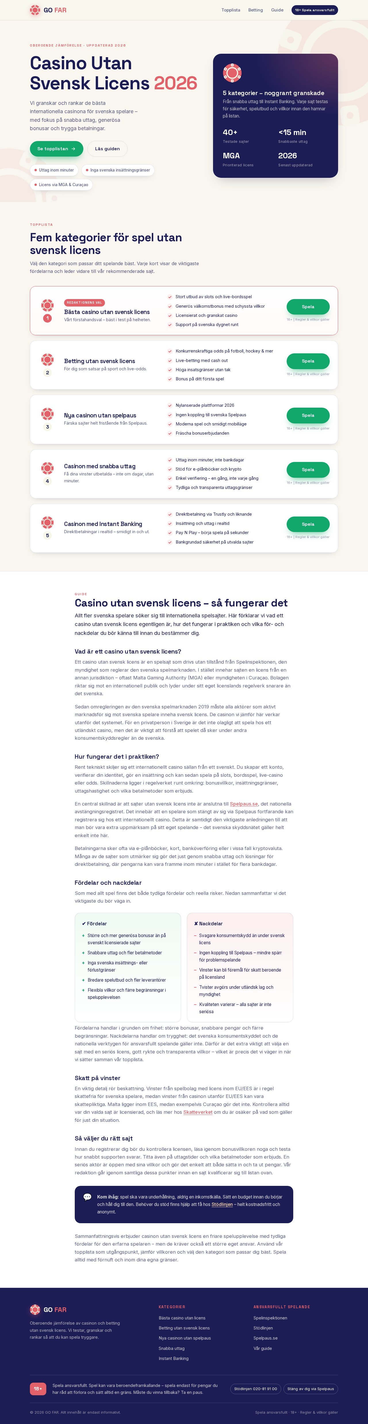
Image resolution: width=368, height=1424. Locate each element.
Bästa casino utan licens (182, 1318)
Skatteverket (197, 1112)
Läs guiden (107, 149)
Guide (277, 10)
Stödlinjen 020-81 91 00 (255, 1388)
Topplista (230, 10)
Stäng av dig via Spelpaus (311, 1388)
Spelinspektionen (270, 1318)
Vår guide (263, 1348)
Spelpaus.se (244, 804)
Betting (255, 10)
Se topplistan (52, 149)
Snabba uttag (172, 1348)
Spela (308, 307)
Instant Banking (174, 1358)
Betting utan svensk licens (184, 1328)
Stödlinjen (222, 1204)
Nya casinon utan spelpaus (185, 1338)
